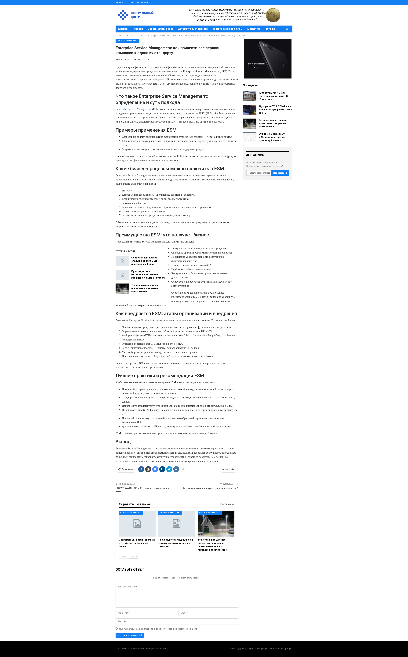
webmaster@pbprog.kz (281, 648)
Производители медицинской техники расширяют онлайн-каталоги (148, 274)
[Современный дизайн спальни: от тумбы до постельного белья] (122, 261)
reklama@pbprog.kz (240, 648)
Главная (122, 28)
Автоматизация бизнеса (193, 28)
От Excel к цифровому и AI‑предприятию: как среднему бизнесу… (272, 137)
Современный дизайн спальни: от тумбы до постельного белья (144, 260)
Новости (137, 28)
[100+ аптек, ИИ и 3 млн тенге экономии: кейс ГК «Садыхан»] (249, 96)
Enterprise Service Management (134, 109)
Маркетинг (253, 28)
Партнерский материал (127, 40)
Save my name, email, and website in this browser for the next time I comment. (157, 629)
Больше (270, 28)
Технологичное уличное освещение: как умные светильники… (145, 288)
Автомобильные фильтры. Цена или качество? (210, 488)
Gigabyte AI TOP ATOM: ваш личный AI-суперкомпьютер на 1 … (275, 109)
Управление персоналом (227, 28)
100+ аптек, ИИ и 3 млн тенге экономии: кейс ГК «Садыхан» (273, 96)
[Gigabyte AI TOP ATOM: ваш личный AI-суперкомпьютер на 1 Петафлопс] (249, 110)
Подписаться (280, 173)
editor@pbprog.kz (259, 648)
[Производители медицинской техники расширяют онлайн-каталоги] (122, 275)
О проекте (120, 2)
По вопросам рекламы (138, 2)
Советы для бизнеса (160, 28)
